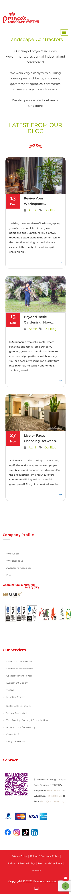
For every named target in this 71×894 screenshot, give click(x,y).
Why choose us (14, 561)
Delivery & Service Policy (21, 863)
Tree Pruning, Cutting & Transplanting (27, 720)
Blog (8, 575)
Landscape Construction (19, 661)
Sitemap (36, 871)
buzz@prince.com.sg (52, 801)
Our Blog (50, 210)
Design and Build (15, 741)
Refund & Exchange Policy (44, 856)
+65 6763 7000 (54, 790)
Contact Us (65, 877)
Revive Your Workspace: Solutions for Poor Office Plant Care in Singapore (40, 201)
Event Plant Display (17, 683)
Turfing (10, 690)
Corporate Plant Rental (19, 676)
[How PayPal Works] (27, 817)
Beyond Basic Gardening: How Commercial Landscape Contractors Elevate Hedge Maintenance (41, 320)
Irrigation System (15, 697)
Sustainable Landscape (18, 706)
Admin (33, 210)
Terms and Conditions (50, 863)
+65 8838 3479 (54, 796)
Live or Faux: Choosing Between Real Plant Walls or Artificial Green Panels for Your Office (40, 438)
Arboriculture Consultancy (21, 727)
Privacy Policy (19, 856)
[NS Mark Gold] (14, 595)
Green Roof (12, 734)
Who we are (12, 554)
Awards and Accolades (18, 568)
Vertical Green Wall (16, 713)
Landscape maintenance (19, 668)
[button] (65, 886)
